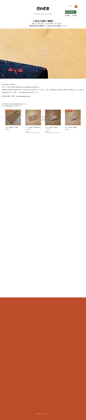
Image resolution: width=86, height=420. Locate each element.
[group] (43, 122)
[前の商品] (3, 117)
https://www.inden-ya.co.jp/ (23, 96)
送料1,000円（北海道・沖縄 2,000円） (32, 132)
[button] (75, 6)
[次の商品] (83, 117)
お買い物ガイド (10, 105)
